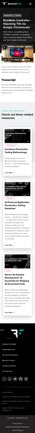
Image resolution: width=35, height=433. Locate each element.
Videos (18, 15)
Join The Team (7, 371)
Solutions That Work (9, 344)
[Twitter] (4, 379)
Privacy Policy (17, 423)
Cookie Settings (17, 430)
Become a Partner (8, 360)
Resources (8, 15)
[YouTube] (15, 379)
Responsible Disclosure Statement (17, 427)
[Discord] (26, 379)
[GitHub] (21, 379)
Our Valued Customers (10, 355)
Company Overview (9, 366)
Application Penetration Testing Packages (16, 397)
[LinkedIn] (10, 379)
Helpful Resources (8, 349)
